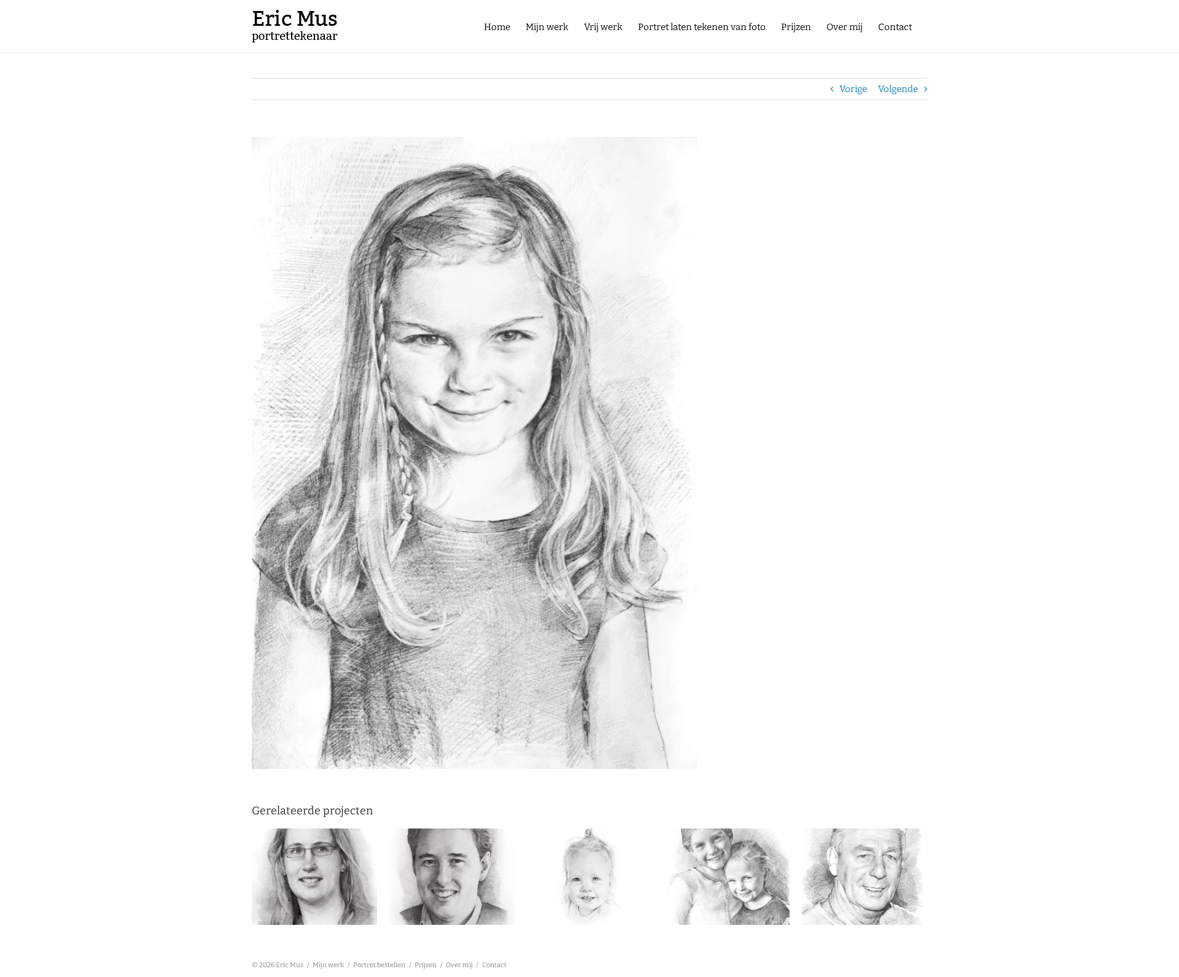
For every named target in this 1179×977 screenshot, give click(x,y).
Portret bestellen (379, 965)
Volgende (898, 89)
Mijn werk (328, 965)
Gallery (314, 866)
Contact (494, 965)
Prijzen (425, 965)
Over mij (459, 965)
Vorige (853, 89)
